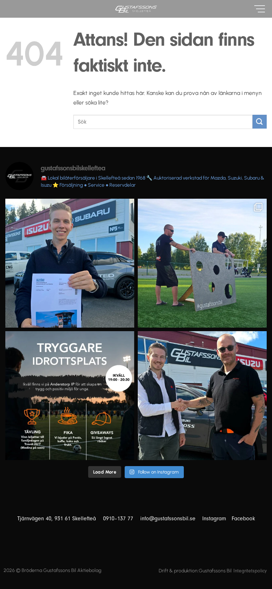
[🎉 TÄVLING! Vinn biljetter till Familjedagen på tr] (69, 263)
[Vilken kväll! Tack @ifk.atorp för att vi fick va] (202, 263)
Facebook (243, 518)
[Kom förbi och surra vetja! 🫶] (69, 395)
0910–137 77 (121, 518)
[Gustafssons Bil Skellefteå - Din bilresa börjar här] (136, 9)
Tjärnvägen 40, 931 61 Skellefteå (60, 518)
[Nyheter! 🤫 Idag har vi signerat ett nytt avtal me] (202, 395)
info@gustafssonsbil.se (170, 518)
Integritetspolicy (250, 571)
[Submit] (260, 122)
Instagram (214, 518)
